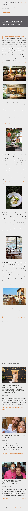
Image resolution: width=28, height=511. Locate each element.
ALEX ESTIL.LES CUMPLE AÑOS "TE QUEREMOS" (11, 482)
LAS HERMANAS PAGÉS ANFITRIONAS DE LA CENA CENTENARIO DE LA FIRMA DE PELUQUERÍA (13, 388)
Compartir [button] (21, 317)
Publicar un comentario (16, 407)
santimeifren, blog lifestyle (11, 3)
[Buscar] (22, 2)
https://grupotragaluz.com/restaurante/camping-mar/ (13, 62)
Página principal (6, 12)
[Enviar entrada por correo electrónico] (2, 317)
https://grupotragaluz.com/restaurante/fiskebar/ (12, 233)
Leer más (4, 409)
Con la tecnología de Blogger (14, 507)
